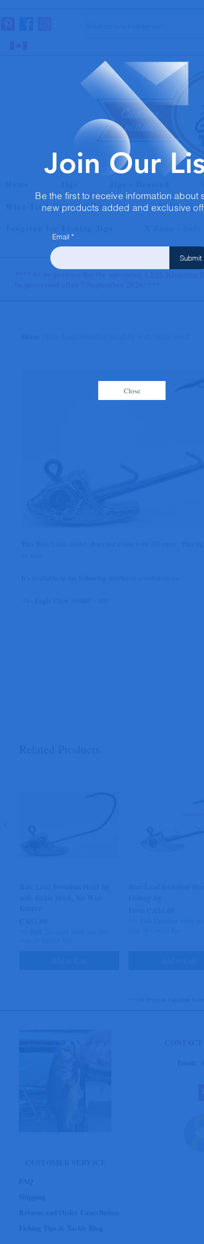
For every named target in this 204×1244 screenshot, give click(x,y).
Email (60, 236)
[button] (132, 390)
